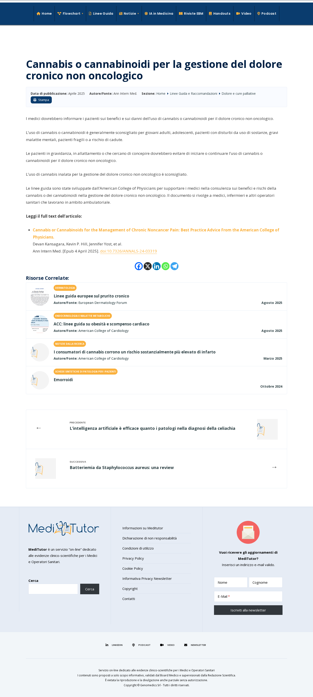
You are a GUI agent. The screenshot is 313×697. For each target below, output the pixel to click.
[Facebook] (139, 266)
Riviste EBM (193, 13)
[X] (148, 266)
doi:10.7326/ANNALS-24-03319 (128, 251)
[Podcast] (142, 645)
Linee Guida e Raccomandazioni (193, 93)
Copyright (130, 588)
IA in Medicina (161, 13)
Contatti (128, 598)
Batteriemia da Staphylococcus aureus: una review (122, 467)
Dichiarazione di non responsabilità (149, 538)
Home (47, 13)
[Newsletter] (195, 645)
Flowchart (72, 13)
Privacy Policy (133, 558)
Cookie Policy (132, 568)
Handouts (222, 13)
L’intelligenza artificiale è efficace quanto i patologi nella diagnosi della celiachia (152, 428)
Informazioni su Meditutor (142, 528)
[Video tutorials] (168, 645)
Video (246, 13)
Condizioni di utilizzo (138, 548)
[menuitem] (70, 13)
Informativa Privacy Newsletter (147, 578)
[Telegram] (174, 266)
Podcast (268, 13)
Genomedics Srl (150, 685)
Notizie (130, 13)
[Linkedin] (157, 266)
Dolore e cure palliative (239, 93)
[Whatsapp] (166, 266)
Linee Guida (103, 13)
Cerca (33, 580)
